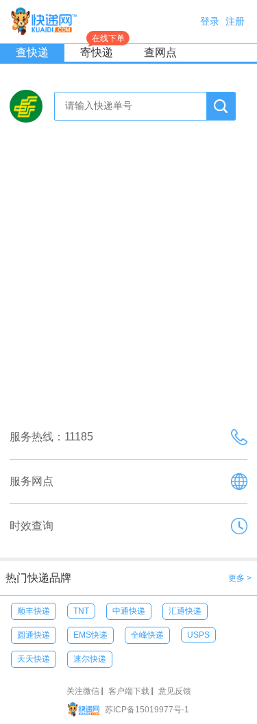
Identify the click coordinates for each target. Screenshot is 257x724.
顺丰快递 (33, 611)
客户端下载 (128, 691)
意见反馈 (174, 691)
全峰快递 (147, 635)
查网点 (160, 52)
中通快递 (128, 611)
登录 (209, 21)
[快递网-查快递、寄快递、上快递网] (86, 709)
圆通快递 (33, 635)
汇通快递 (185, 611)
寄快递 (102, 51)
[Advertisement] (128, 277)
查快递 (32, 52)
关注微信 (82, 691)
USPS (198, 635)
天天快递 (33, 659)
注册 (235, 21)
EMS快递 (90, 635)
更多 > (240, 578)
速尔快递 (89, 659)
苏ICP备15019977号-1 (147, 709)
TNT (81, 611)
